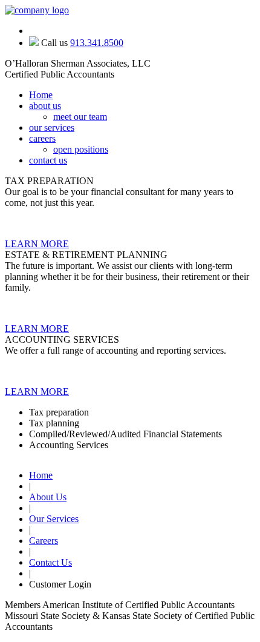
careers (42, 138)
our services (51, 127)
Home (41, 95)
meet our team (80, 116)
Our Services (54, 519)
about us (45, 106)
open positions (80, 149)
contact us (48, 160)
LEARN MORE (37, 244)
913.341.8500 (96, 43)
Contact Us (50, 562)
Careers (43, 540)
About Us (48, 497)
